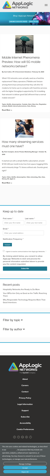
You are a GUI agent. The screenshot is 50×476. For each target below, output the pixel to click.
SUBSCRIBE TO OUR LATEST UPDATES (18, 21)
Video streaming (32, 177)
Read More (6, 110)
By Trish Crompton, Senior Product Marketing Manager (20, 152)
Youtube (25, 104)
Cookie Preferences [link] (25, 429)
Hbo (39, 177)
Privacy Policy (25, 398)
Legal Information (25, 404)
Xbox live (35, 104)
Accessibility (25, 423)
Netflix (9, 104)
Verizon (39, 82)
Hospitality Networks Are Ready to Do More (21, 289)
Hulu (28, 106)
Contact (25, 391)
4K (8, 179)
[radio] (7, 244)
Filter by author (13, 329)
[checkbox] (24, 244)
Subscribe (25, 416)
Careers (25, 385)
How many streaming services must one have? (22, 144)
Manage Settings (25, 464)
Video (9, 177)
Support (25, 410)
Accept (25, 468)
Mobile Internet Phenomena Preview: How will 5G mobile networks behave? (21, 62)
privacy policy (12, 450)
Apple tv (12, 179)
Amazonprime (16, 104)
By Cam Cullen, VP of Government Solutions (16, 72)
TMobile (30, 82)
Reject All (25, 472)
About (25, 379)
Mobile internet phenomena (17, 106)
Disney (33, 106)
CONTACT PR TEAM (33, 21)
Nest (29, 104)
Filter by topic (12, 320)
